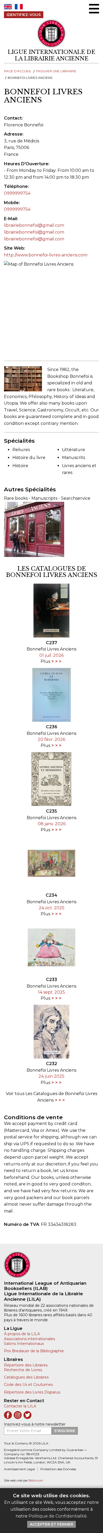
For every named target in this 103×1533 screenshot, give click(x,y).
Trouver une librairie (56, 71)
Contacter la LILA (20, 1406)
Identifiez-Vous (24, 14)
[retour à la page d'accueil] (51, 1265)
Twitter (27, 1415)
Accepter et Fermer (51, 1524)
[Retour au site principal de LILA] (51, 33)
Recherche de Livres (23, 1369)
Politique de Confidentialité (58, 1516)
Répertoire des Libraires (26, 1365)
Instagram (18, 1415)
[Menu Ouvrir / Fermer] (94, 8)
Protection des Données (58, 1469)
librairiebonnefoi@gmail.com (34, 225)
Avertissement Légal (19, 1469)
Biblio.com (36, 1480)
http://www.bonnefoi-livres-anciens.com (45, 254)
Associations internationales (29, 1338)
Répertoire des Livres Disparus (32, 1392)
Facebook (8, 1415)
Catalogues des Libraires (26, 1377)
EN (8, 6)
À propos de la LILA (22, 1333)
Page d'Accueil (17, 71)
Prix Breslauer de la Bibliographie (34, 1351)
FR (19, 6)
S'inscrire (64, 1430)
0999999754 (17, 193)
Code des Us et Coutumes (28, 1384)
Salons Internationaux (24, 1343)
